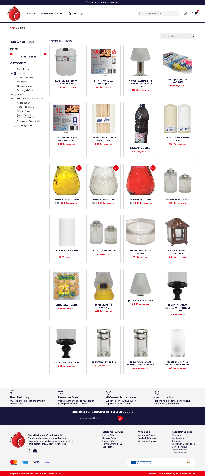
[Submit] (120, 418)
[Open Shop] (35, 13)
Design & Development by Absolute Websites (172, 473)
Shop (13, 27)
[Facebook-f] (29, 451)
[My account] (185, 13)
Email (77, 414)
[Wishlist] (191, 13)
